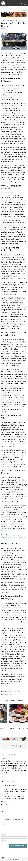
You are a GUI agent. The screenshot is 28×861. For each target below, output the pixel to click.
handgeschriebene (15, 386)
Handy (23, 285)
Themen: (3, 691)
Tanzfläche (14, 562)
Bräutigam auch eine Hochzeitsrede (13, 537)
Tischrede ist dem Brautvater (16, 505)
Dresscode (22, 120)
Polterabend (15, 193)
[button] (3, 858)
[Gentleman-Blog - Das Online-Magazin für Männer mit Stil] (8, 3)
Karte (17, 637)
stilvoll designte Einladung (13, 85)
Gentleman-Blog (16, 67)
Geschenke (8, 407)
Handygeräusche (6, 294)
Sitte (6, 444)
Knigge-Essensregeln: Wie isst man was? (14, 729)
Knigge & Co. (4, 28)
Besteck (14, 494)
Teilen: (2, 694)
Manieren (19, 691)
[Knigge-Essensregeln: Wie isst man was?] (14, 713)
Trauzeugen (5, 510)
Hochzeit (14, 691)
